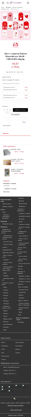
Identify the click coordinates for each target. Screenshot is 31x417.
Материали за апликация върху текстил (6, 231)
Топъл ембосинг (23, 236)
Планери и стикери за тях (24, 227)
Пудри (5, 273)
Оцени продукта (7, 125)
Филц (19, 314)
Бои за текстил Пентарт (22, 259)
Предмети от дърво (24, 276)
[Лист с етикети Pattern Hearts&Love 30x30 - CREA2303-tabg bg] (15, 39)
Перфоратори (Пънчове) (22, 232)
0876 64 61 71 (12, 373)
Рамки (5, 287)
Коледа (5, 316)
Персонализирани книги (6, 200)
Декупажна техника (8, 252)
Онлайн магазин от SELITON (15, 415)
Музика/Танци (23, 203)
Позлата (20, 269)
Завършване (22, 206)
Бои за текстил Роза (24, 263)
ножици (4, 247)
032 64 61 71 (12, 370)
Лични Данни (5, 356)
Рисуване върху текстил (22, 252)
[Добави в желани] (26, 105)
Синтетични (22, 292)
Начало (2, 7)
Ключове (5, 295)
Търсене (18, 352)
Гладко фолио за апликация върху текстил (7, 237)
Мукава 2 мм (15, 149)
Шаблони (20, 284)
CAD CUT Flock (7, 241)
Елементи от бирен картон (7, 283)
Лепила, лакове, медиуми (7, 263)
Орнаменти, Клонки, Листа (6, 307)
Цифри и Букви (7, 319)
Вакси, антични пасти (7, 256)
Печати (21, 221)
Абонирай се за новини (10, 188)
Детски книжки (6, 203)
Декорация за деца (7, 224)
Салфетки (6, 259)
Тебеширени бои (7, 250)
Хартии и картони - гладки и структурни (24, 304)
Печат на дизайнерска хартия (22, 318)
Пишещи (20, 266)
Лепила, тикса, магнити (21, 248)
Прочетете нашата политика (15, 405)
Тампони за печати (24, 224)
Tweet (24, 122)
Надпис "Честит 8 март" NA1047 (17, 160)
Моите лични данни (16, 410)
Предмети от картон (24, 281)
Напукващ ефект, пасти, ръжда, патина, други (7, 268)
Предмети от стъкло (24, 278)
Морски (5, 310)
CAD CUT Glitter (8, 244)
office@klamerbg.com (14, 367)
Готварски (6, 303)
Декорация (4, 221)
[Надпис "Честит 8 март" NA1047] (7, 162)
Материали (8, 7)
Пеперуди (6, 301)
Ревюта (5, 133)
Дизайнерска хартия (5, 9)
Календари (21, 322)
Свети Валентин (7, 324)
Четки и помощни (23, 287)
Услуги (3, 209)
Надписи (5, 313)
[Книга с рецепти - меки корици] (7, 172)
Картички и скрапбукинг (17, 7)
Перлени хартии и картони (23, 308)
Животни (6, 321)
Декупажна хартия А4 (8, 279)
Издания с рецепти (7, 206)
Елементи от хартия (24, 213)
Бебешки (5, 292)
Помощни (21, 297)
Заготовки (22, 219)
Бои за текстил (23, 256)
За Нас (3, 349)
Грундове (6, 275)
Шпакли (21, 295)
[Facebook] (3, 377)
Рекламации (4, 346)
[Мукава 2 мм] (7, 152)
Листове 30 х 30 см (15, 9)
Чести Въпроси (20, 342)
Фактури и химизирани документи (5, 216)
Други (5, 329)
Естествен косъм (23, 289)
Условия (3, 359)
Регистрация (19, 346)
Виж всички (6, 191)
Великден (6, 327)
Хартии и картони (23, 300)
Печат (4, 212)
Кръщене (21, 198)
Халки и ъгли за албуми (23, 239)
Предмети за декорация (21, 272)
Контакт (18, 349)
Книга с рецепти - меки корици (17, 170)
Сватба (5, 298)
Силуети (5, 290)
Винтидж (21, 201)
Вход (2, 352)
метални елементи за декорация (23, 243)
